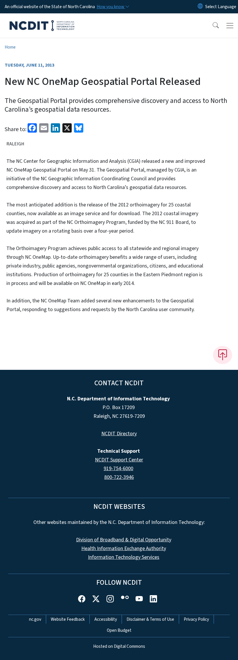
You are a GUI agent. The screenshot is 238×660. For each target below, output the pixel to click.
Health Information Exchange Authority (123, 548)
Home (10, 47)
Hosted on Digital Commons (119, 646)
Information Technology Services (123, 557)
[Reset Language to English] (200, 6)
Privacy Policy (196, 619)
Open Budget (119, 630)
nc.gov (35, 619)
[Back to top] (222, 355)
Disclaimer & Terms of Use (150, 619)
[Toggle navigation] (230, 26)
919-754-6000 (118, 468)
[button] (212, 26)
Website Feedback (68, 619)
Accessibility (105, 619)
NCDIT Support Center (119, 459)
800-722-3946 (119, 477)
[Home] (42, 20)
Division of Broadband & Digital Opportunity (123, 539)
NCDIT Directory (119, 433)
